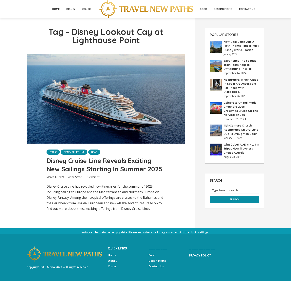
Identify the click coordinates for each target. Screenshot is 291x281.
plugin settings (199, 232)
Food (203, 9)
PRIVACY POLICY (200, 255)
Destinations (223, 9)
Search (235, 199)
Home (56, 9)
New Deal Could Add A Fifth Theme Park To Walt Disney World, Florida (241, 46)
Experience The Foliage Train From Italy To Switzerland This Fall (240, 65)
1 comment (93, 177)
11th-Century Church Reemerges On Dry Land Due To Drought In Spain (241, 129)
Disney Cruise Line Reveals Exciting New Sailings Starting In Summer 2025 (104, 165)
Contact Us (247, 9)
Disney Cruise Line (74, 152)
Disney (70, 9)
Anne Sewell (75, 177)
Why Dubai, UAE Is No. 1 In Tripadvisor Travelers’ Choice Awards (241, 148)
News (94, 152)
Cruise (86, 9)
